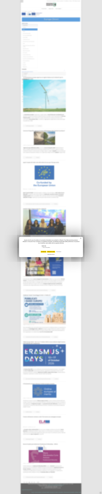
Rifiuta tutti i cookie (51, 251)
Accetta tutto (43, 251)
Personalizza (58, 251)
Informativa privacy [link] (51, 254)
